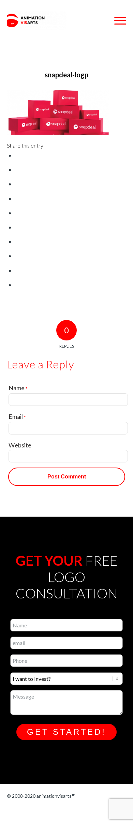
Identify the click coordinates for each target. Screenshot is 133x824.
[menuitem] (100, 20)
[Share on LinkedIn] (17, 227)
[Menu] (116, 20)
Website (20, 445)
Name (18, 388)
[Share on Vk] (17, 256)
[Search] (100, 20)
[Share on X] (17, 169)
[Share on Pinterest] (17, 213)
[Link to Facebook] (29, 811)
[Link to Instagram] (12, 811)
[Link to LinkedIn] (64, 811)
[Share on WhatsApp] (17, 198)
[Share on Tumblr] (17, 241)
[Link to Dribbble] (47, 811)
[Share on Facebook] (17, 155)
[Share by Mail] (17, 285)
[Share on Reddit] (17, 270)
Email (17, 416)
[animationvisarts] (54, 20)
